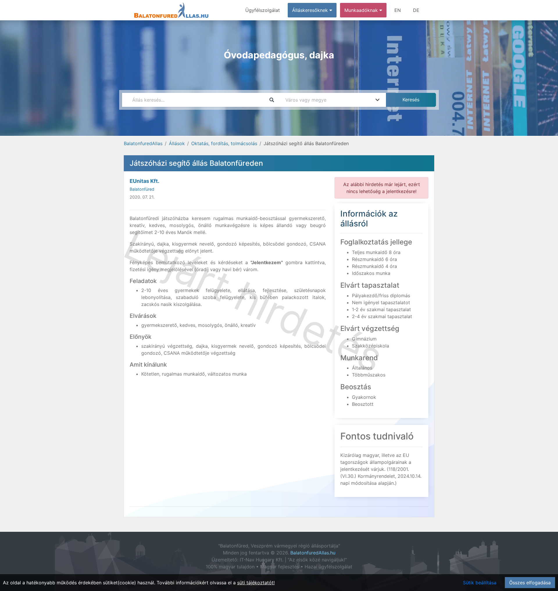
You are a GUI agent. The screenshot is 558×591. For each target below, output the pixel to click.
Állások (177, 143)
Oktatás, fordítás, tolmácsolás (224, 143)
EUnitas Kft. (144, 181)
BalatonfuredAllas (143, 143)
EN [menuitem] (397, 10)
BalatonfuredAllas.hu (312, 553)
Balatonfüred (142, 189)
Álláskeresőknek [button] (310, 10)
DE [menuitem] (416, 10)
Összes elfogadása (530, 582)
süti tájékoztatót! (256, 582)
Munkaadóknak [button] (361, 10)
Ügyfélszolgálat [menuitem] (262, 10)
